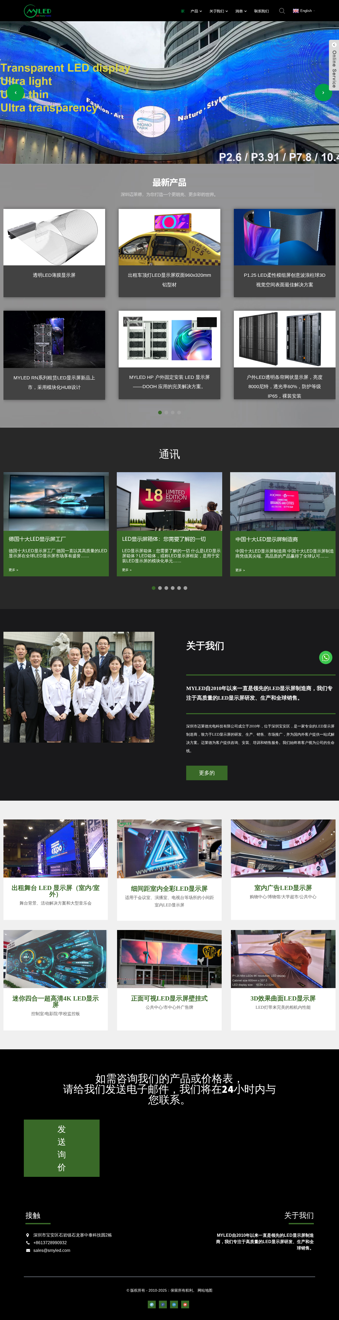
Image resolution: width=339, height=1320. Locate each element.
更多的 (207, 773)
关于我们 (216, 11)
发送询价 (61, 1148)
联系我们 (261, 11)
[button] (15, 92)
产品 (194, 11)
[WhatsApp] (326, 657)
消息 (239, 11)
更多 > (14, 570)
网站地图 (205, 1290)
